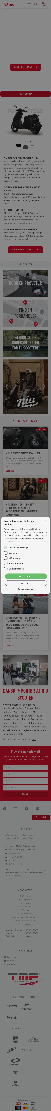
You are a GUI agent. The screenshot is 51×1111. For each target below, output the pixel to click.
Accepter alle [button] (26, 576)
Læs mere (8, 541)
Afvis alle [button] (26, 583)
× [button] (45, 520)
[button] (25, 589)
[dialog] (25, 555)
